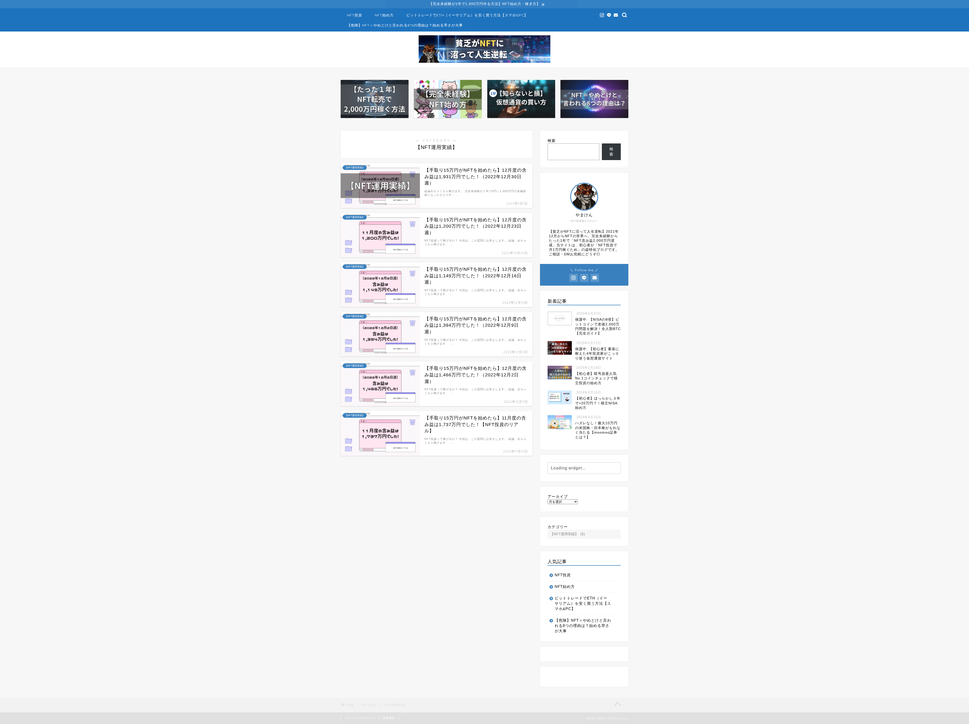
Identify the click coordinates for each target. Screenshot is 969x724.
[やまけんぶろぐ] (484, 62)
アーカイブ (558, 496)
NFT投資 (354, 15)
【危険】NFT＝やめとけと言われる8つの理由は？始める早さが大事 (405, 25)
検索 (552, 140)
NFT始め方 (384, 15)
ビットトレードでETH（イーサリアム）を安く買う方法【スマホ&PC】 (467, 15)
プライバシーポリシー (360, 717)
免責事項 (389, 717)
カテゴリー (558, 527)
